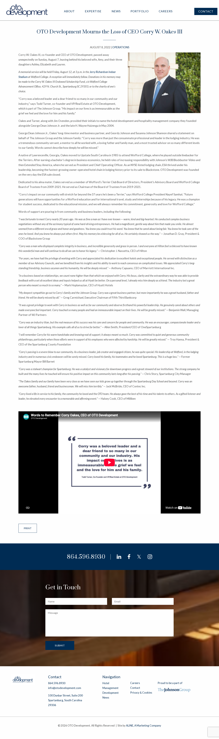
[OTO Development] (27, 10)
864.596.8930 (86, 557)
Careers (166, 11)
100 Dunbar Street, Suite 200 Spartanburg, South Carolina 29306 (65, 700)
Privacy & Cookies (141, 692)
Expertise (93, 11)
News (116, 11)
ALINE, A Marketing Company (143, 725)
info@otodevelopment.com (64, 688)
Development (110, 692)
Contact (205, 11)
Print (28, 528)
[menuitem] (69, 11)
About (69, 11)
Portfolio (140, 11)
